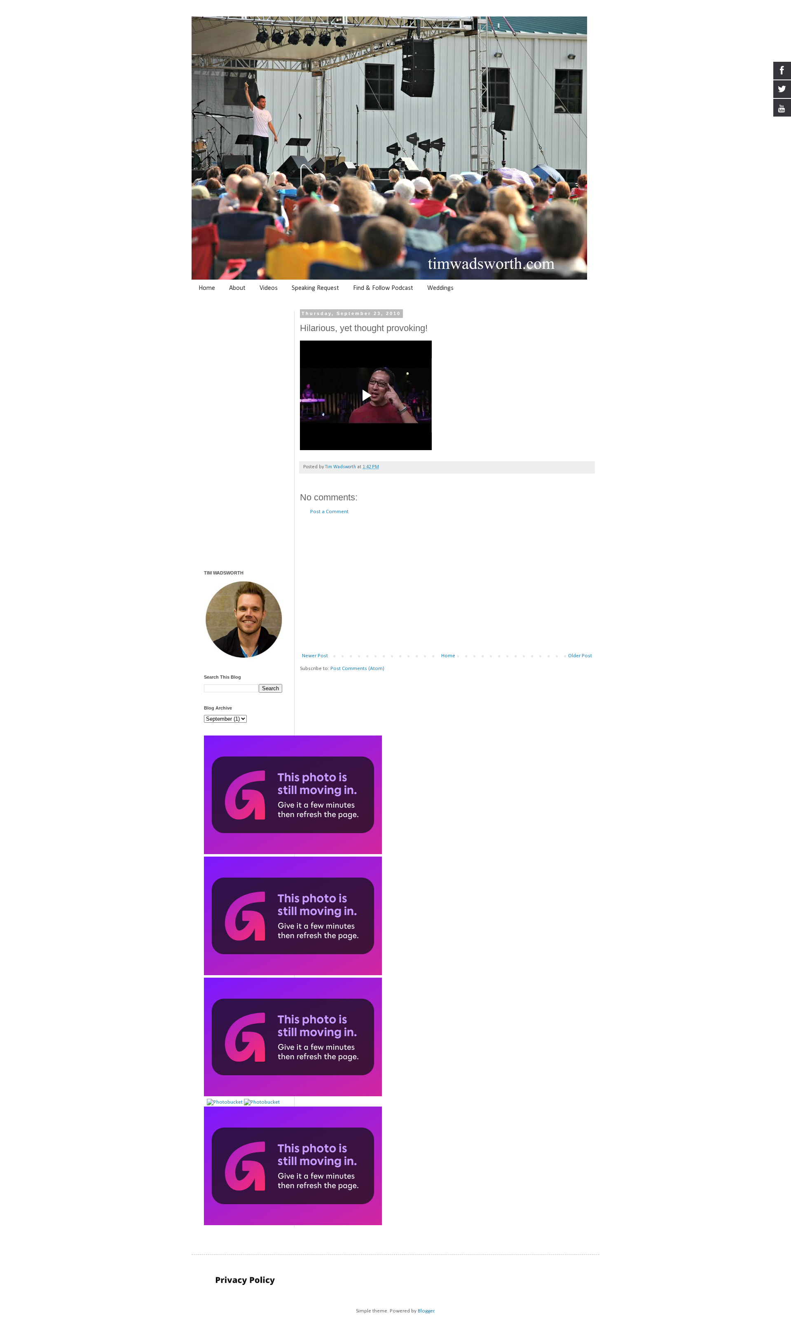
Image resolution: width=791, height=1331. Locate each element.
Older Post (580, 655)
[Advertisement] (447, 584)
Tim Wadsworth (341, 467)
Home (207, 288)
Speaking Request (315, 288)
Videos (269, 288)
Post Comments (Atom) (357, 668)
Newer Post (315, 655)
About (237, 288)
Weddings (440, 288)
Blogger (426, 1311)
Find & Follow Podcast (383, 288)
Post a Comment (329, 511)
